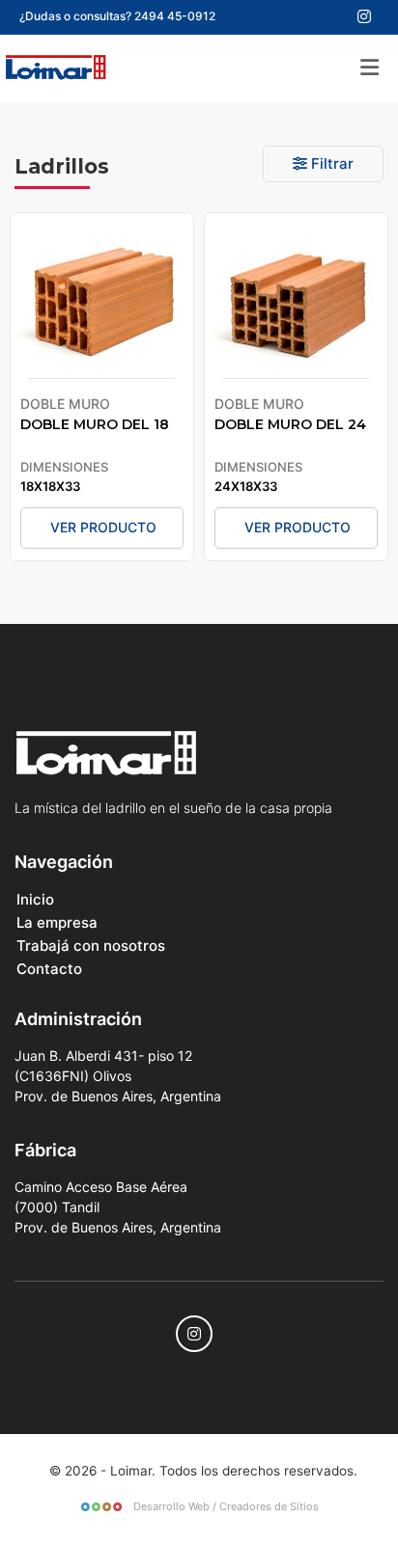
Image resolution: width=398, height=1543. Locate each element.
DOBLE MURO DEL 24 (290, 424)
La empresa (57, 922)
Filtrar (330, 163)
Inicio (35, 899)
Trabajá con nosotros (90, 945)
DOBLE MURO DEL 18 (94, 424)
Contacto (49, 969)
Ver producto (103, 527)
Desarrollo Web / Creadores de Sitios (224, 1506)
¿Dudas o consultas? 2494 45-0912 (117, 16)
